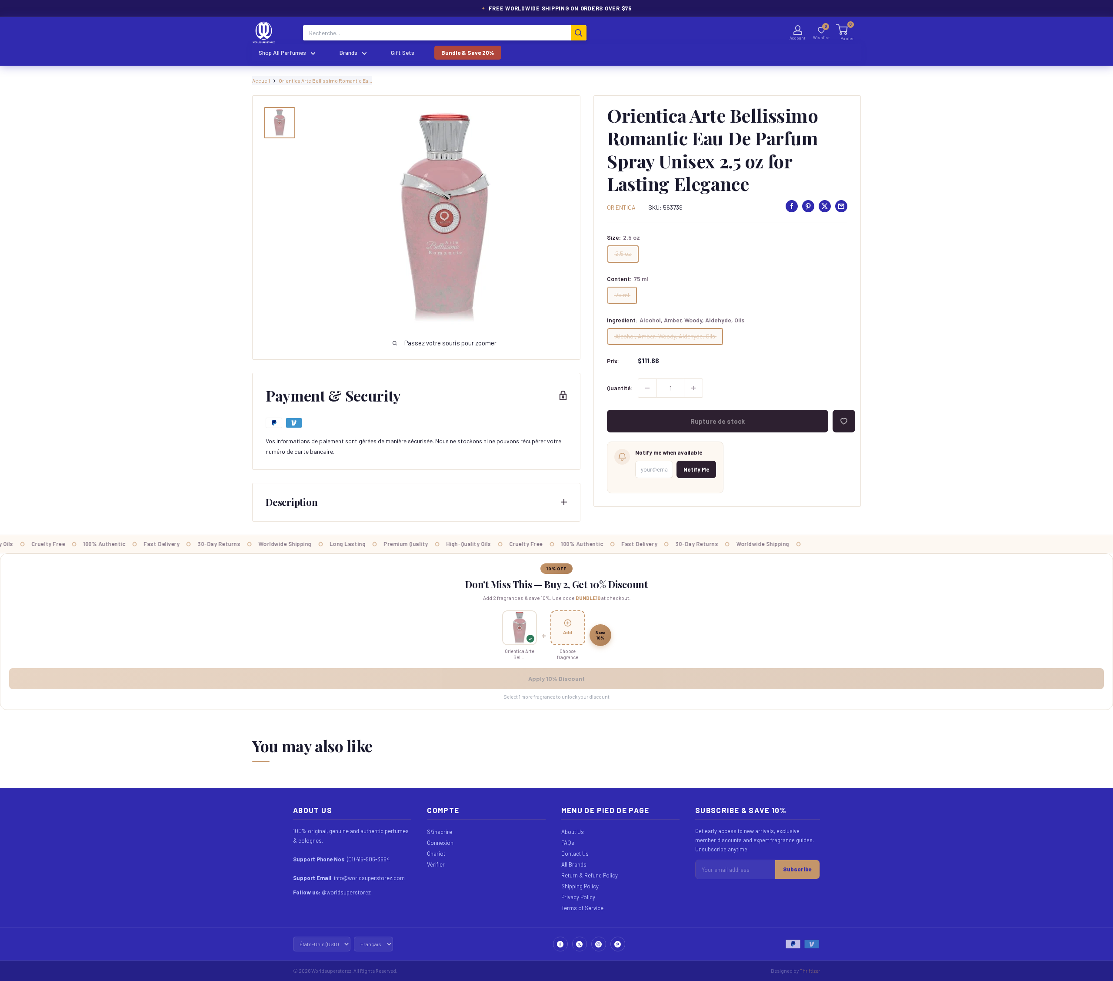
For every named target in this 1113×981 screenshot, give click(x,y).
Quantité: (620, 388)
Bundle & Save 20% (467, 52)
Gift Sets (402, 52)
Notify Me (696, 469)
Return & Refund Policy (589, 875)
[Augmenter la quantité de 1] (693, 388)
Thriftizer (810, 971)
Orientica (621, 207)
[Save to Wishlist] (844, 421)
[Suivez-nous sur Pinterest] (617, 944)
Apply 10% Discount (556, 678)
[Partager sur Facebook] (792, 206)
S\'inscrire (439, 831)
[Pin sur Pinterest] (808, 206)
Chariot (436, 853)
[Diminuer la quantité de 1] (647, 388)
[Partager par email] (841, 206)
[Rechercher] (578, 32)
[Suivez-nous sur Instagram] (598, 944)
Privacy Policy (578, 897)
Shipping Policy (580, 886)
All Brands (573, 864)
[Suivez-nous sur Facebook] (560, 944)
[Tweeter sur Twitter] (825, 206)
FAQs (567, 842)
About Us (572, 831)
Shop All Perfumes (282, 52)
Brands (348, 52)
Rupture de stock (717, 421)
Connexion (440, 842)
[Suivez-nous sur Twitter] (579, 944)
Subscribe (797, 869)
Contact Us (575, 853)
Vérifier (436, 864)
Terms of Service (582, 907)
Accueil (261, 80)
